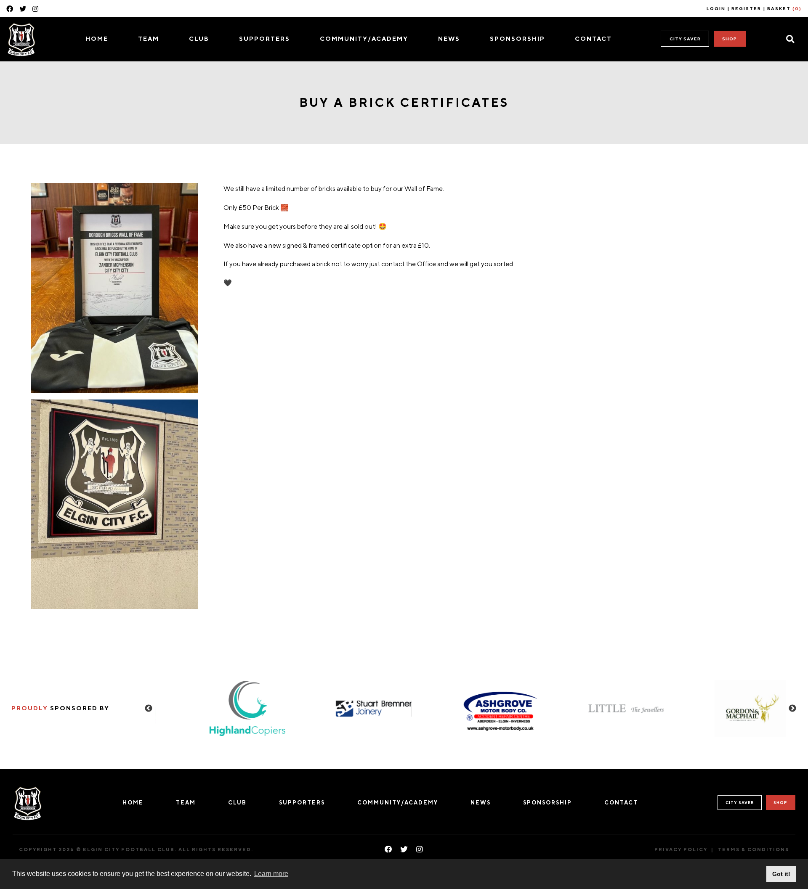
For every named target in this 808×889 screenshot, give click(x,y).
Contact (593, 38)
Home (96, 38)
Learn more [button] (271, 873)
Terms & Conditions (753, 849)
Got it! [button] (781, 873)
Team (148, 38)
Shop (729, 38)
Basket (784, 8)
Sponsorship (517, 38)
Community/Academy (364, 38)
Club (199, 38)
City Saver (685, 38)
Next (792, 708)
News (449, 38)
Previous (148, 708)
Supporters (264, 38)
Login (716, 8)
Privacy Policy (680, 849)
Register (746, 8)
